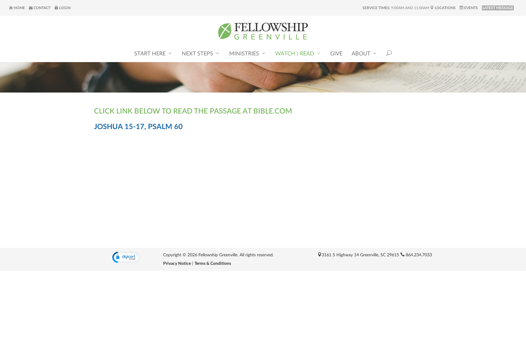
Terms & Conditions (213, 263)
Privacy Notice (177, 263)
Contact (42, 8)
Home (19, 8)
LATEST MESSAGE (497, 8)
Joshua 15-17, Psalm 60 (138, 127)
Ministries (245, 54)
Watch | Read (295, 54)
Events (470, 8)
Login (64, 8)
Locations (445, 8)
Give (336, 54)
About (362, 54)
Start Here (150, 54)
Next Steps (198, 54)
